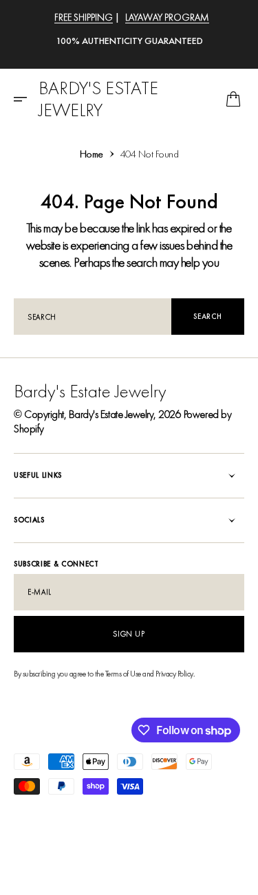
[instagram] (47, 868)
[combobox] (92, 316)
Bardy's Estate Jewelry (111, 414)
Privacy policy (36, 812)
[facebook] (25, 868)
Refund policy (91, 812)
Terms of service (150, 812)
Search (207, 316)
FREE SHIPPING (83, 17)
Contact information (47, 838)
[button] (25, 99)
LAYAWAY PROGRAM (167, 17)
